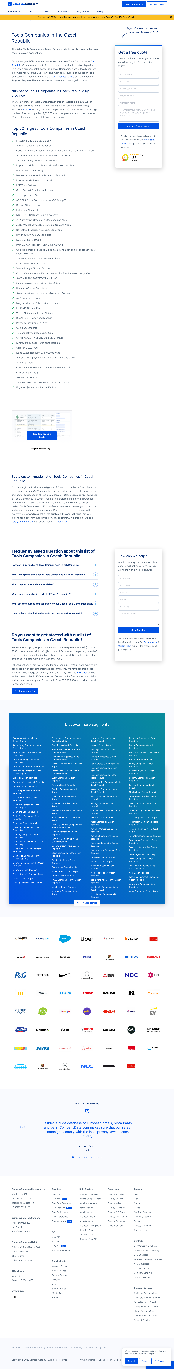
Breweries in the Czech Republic (28, 782)
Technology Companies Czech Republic (144, 823)
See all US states (142, 1320)
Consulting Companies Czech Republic (27, 850)
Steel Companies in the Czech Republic (143, 804)
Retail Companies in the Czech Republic (144, 754)
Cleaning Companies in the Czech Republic (26, 829)
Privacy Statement (143, 1225)
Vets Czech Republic (139, 873)
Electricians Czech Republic (65, 745)
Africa (55, 1297)
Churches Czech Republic (25, 823)
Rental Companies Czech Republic (141, 746)
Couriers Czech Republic (25, 870)
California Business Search (147, 1293)
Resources (62, 11)
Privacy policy (149, 140)
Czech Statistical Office (61, 76)
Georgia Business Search (146, 1306)
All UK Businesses (143, 1264)
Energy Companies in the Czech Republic (67, 765)
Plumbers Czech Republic (102, 861)
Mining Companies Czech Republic (102, 804)
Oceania (56, 1279)
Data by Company (116, 1221)
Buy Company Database (145, 1246)
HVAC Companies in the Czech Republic (66, 881)
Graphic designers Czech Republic (64, 861)
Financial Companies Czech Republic (65, 797)
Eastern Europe (59, 1275)
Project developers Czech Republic (102, 874)
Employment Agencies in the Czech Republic (65, 758)
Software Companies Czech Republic (142, 797)
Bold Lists (56, 1194)
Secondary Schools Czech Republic (141, 772)
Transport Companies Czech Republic (143, 848)
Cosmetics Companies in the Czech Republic (27, 857)
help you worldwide (22, 521)
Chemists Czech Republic (25, 812)
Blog (136, 1198)
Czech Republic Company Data (28, 874)
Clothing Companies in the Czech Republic (25, 836)
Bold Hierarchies (60, 1216)
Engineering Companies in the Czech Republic (66, 772)
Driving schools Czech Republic (28, 883)
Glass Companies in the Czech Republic (66, 854)
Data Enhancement (88, 1203)
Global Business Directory (146, 1250)
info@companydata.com (23, 1203)
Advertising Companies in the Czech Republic (27, 746)
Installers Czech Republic (64, 887)
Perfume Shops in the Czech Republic (104, 837)
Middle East (57, 1293)
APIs (44, 11)
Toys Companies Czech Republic (145, 836)
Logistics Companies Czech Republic (103, 769)
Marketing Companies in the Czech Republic (103, 790)
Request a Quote (142, 1277)
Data (29, 11)
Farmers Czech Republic (63, 785)
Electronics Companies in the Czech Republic (66, 751)
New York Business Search (147, 1315)
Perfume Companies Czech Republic (103, 830)
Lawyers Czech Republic (102, 745)
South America (59, 1288)
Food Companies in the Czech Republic (66, 819)
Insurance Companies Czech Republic (65, 892)
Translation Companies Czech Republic (143, 841)
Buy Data (81, 11)
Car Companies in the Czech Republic (26, 792)
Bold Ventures (59, 1221)
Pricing (99, 11)
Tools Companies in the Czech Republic (144, 830)
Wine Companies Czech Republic (145, 891)
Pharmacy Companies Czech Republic (104, 844)
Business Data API (88, 1216)
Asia (54, 1284)
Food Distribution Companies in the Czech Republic (67, 826)
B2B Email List (141, 1255)
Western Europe (60, 1266)
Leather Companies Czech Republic (103, 758)
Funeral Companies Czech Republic (64, 833)
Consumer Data (115, 1225)
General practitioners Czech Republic (65, 847)
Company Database (88, 1194)
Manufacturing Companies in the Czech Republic (106, 783)
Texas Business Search (145, 1302)
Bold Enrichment (60, 1212)
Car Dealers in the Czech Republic (25, 799)
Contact (138, 1203)
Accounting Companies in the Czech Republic (27, 739)
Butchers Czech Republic (25, 786)
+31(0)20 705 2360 (21, 1207)
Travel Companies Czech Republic (141, 860)
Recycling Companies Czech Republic (143, 739)
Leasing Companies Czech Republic (103, 751)
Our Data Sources (142, 1212)
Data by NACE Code (117, 1216)
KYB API (56, 1246)
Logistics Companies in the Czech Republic (103, 776)
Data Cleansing (86, 1221)
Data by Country (115, 1198)
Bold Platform (58, 1207)
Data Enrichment (87, 1207)
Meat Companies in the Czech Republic (104, 797)
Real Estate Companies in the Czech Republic (104, 888)
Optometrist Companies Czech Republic (105, 812)
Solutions (12, 11)
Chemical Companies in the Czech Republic (26, 806)
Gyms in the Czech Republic (65, 867)
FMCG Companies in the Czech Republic (67, 812)
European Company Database (148, 1259)
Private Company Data (90, 1198)
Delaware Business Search (147, 1297)
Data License (85, 1212)
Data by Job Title (116, 1194)
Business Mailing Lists (90, 1225)
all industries (61, 521)
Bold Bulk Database (61, 1203)
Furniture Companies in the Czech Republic (65, 840)
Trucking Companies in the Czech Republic (142, 867)
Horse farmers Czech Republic (66, 871)
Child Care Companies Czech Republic (27, 817)
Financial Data (86, 1234)
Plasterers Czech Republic (103, 857)
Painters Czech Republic (102, 817)
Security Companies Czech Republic (142, 779)
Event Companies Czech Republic (63, 779)
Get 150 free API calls (125, 17)
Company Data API (88, 1239)
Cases (137, 1207)
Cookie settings (121, 1360)
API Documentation (61, 1250)
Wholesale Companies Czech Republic (143, 885)
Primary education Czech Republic (102, 867)
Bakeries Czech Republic (25, 778)
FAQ (136, 1194)
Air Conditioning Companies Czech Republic (26, 761)
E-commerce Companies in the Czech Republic (66, 739)
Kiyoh (142, 155)
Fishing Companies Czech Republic (64, 804)
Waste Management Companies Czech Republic (144, 878)
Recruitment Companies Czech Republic (105, 895)
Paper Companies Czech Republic (102, 823)
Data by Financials (116, 1207)
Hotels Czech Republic (63, 875)
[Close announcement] (171, 17)
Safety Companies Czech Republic (141, 765)
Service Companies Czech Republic (141, 786)
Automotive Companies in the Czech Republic (27, 772)
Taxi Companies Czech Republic (144, 817)
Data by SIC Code (116, 1212)
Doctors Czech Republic (24, 878)
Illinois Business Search (145, 1311)
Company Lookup (142, 1216)
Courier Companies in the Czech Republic (28, 864)
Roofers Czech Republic (140, 759)
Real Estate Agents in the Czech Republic (105, 881)
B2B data (82, 672)
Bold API (56, 1198)
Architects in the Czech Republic (28, 766)
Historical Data (86, 1230)
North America (59, 1270)
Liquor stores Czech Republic (104, 764)
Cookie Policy (126, 143)
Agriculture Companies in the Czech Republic (27, 754)
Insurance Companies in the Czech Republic (103, 739)
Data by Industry (116, 1203)
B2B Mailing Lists (142, 1268)
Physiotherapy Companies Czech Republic (106, 851)
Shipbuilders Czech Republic (143, 792)
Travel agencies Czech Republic (144, 854)
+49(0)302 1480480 (21, 1231)
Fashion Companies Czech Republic (64, 790)
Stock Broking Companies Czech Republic (145, 812)
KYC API (56, 1241)
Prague (27, 109)
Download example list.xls (41, 435)
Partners (138, 1221)
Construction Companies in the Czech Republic (28, 843)
